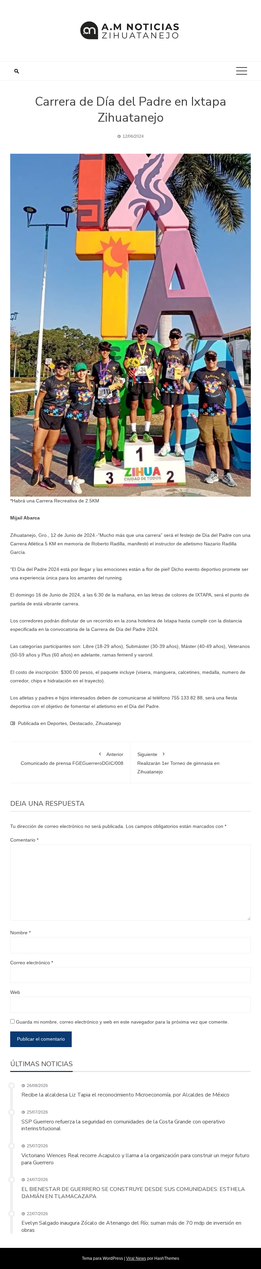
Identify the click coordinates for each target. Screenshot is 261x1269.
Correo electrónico (31, 962)
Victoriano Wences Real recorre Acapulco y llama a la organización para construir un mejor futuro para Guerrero (135, 1159)
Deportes (57, 723)
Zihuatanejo (108, 723)
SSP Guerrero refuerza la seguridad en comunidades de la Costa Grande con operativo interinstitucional (123, 1125)
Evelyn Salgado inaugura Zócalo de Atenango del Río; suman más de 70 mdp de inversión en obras (131, 1226)
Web (15, 992)
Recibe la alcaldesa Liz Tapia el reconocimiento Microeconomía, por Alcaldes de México (125, 1095)
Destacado (81, 723)
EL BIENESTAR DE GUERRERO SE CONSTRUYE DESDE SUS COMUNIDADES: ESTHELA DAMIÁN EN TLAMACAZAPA (133, 1192)
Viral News (136, 1258)
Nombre (20, 932)
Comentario (24, 840)
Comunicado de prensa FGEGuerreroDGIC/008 (72, 759)
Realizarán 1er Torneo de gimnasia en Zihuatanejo (178, 763)
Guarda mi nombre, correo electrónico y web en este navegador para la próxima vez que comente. (122, 1022)
